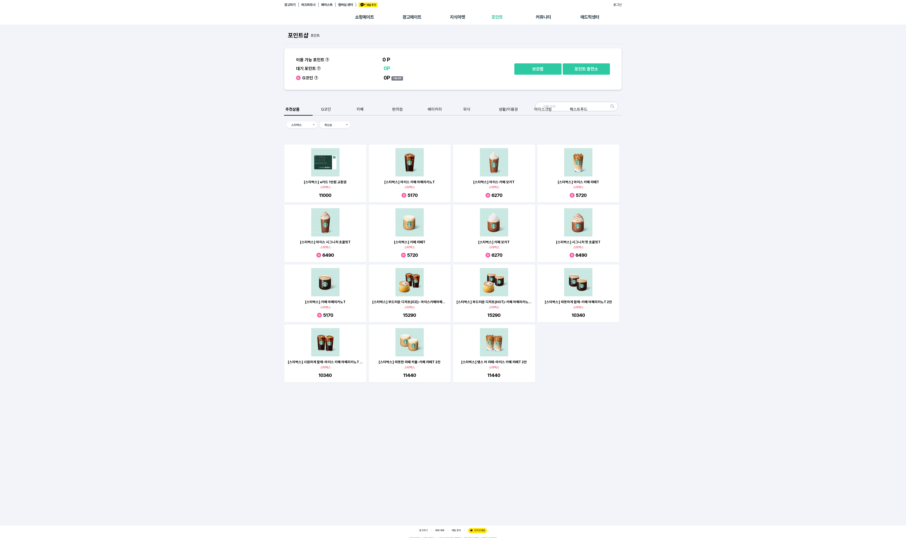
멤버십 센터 (345, 5)
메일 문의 (456, 530)
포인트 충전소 (586, 68)
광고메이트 (412, 17)
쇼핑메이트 (364, 17)
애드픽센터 (589, 17)
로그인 (617, 4)
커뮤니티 (543, 17)
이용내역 (397, 78)
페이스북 (326, 5)
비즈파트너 (308, 5)
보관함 (538, 68)
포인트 (497, 17)
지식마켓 (457, 17)
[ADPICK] (319, 17)
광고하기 (290, 5)
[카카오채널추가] (368, 5)
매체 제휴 (439, 530)
